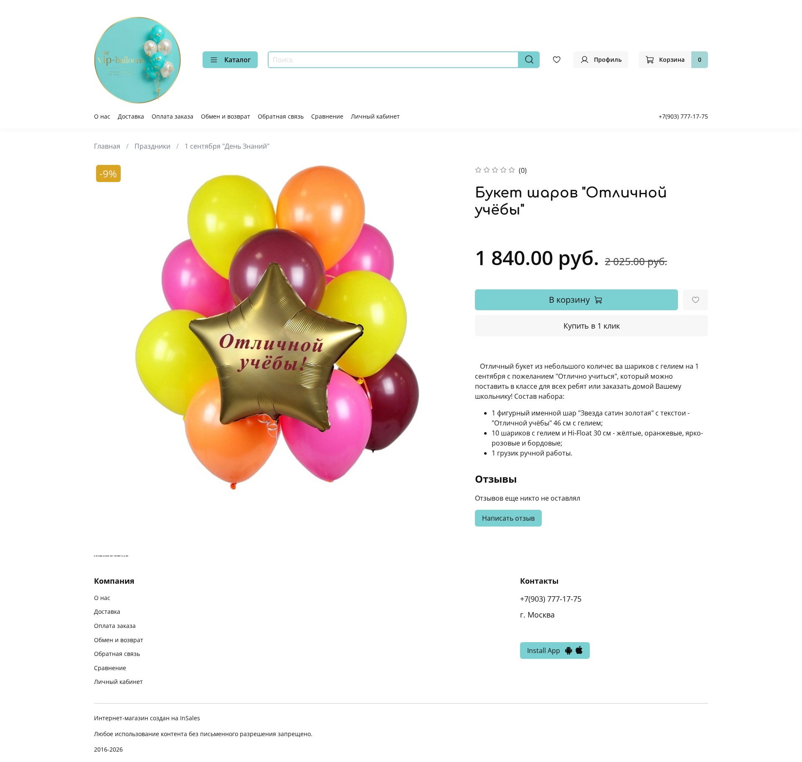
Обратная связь (281, 116)
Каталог (237, 59)
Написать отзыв (508, 518)
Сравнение (327, 116)
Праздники (152, 146)
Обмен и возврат (225, 116)
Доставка (131, 116)
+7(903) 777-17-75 (683, 116)
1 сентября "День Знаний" (227, 146)
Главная (107, 146)
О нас (102, 116)
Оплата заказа (172, 116)
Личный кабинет (375, 116)
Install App (546, 650)
